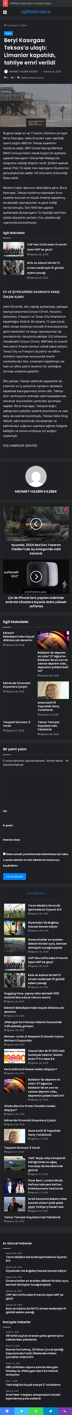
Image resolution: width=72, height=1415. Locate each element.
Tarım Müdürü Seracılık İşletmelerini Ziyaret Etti (45, 907)
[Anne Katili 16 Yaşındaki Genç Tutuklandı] (53, 690)
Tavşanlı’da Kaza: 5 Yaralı (16, 724)
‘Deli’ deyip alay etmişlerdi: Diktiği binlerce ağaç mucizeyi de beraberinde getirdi (47, 1164)
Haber (23, 25)
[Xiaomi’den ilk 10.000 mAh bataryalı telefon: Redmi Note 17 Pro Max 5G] (14, 1056)
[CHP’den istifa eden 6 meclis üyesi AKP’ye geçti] (13, 249)
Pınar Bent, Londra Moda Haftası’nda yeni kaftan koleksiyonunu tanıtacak (45, 1184)
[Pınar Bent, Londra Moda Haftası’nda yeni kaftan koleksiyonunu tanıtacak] (14, 1186)
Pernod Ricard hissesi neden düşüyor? (30, 1069)
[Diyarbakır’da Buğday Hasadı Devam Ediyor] (14, 928)
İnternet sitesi (11, 839)
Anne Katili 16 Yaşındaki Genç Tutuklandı (48, 706)
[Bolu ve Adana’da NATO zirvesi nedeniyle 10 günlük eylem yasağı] (13, 267)
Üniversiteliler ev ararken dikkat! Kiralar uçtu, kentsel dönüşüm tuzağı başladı (47, 944)
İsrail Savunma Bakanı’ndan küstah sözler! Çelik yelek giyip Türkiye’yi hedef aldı (47, 1203)
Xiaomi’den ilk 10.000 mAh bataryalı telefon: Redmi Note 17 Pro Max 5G (46, 1055)
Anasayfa (12, 25)
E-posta (9, 825)
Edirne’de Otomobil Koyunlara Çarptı (16, 685)
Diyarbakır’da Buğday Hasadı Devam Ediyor (43, 925)
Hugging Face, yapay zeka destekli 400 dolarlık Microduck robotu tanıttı (31, 995)
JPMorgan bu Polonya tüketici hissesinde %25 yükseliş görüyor (33, 1024)
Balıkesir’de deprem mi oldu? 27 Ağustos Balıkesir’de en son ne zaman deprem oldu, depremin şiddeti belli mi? (53, 662)
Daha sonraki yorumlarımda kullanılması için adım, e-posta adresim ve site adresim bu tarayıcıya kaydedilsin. (36, 860)
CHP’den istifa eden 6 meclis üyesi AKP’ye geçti (38, 3)
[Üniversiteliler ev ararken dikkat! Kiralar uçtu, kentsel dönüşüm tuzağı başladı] (14, 945)
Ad (5, 811)
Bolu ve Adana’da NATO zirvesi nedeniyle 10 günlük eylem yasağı (45, 268)
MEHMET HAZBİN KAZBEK (23, 71)
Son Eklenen (36, 893)
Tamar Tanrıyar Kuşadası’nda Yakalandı (49, 725)
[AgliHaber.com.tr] (36, 12)
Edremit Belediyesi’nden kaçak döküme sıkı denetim (18, 636)
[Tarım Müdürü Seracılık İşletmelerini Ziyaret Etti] (14, 911)
